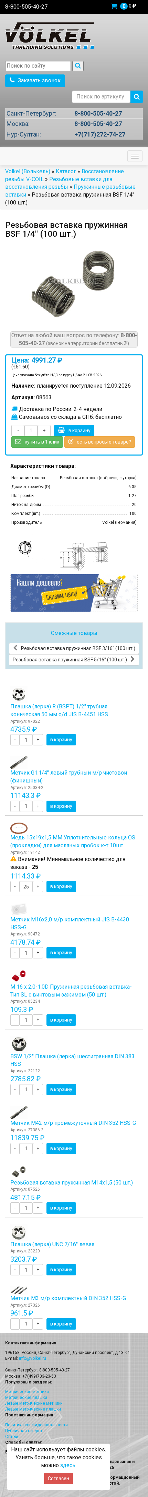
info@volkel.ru (32, 1358)
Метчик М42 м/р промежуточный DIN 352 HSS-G (73, 1123)
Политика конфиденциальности (36, 1425)
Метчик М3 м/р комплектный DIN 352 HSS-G (68, 1298)
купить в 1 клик (42, 442)
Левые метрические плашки (33, 1409)
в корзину (79, 430)
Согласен (58, 1478)
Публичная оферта (23, 1430)
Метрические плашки (26, 1397)
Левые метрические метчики (34, 1403)
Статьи (11, 1436)
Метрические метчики (27, 1391)
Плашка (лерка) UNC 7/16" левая (52, 1244)
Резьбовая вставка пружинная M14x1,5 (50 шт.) (71, 1182)
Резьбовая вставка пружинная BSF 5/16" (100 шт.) (70, 659)
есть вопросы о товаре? (104, 442)
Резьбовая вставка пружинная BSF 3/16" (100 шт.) (78, 648)
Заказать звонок (39, 80)
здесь (67, 1465)
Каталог (66, 171)
